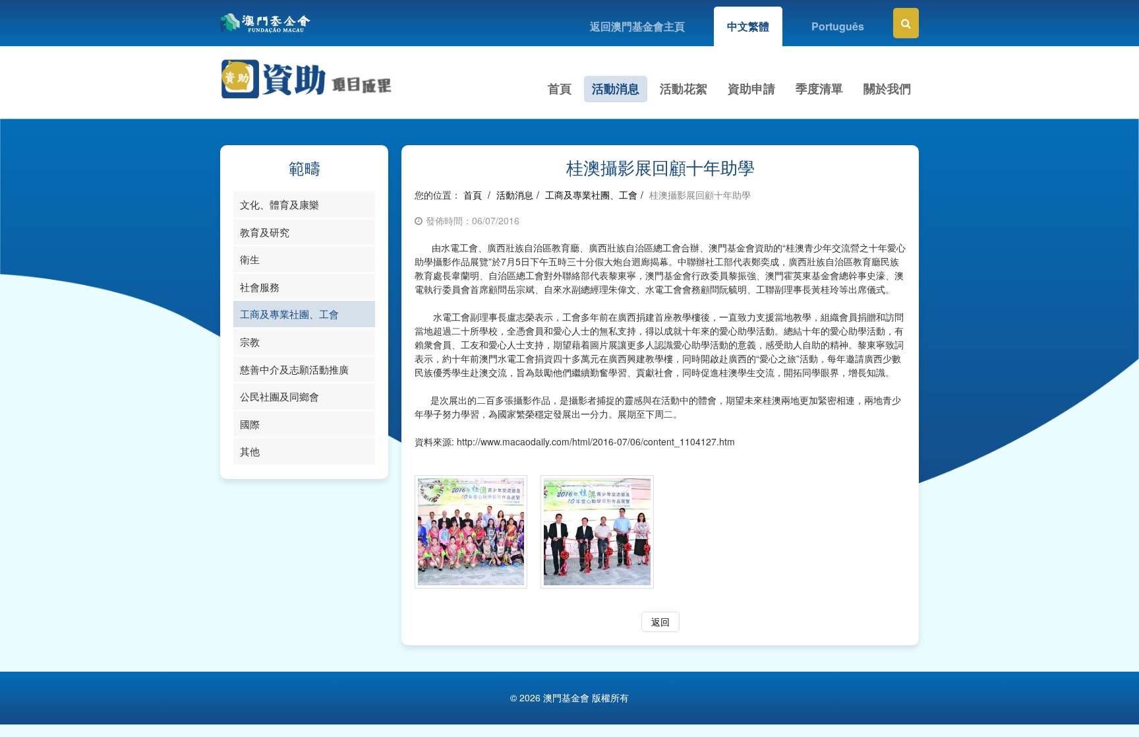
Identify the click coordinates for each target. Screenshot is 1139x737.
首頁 (559, 88)
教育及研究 (264, 232)
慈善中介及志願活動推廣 (294, 369)
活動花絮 (683, 88)
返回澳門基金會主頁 (637, 26)
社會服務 (259, 287)
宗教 (250, 341)
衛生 (250, 259)
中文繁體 (748, 26)
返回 (660, 621)
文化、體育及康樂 (279, 204)
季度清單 (819, 88)
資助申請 (751, 88)
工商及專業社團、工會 (289, 314)
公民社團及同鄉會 (279, 396)
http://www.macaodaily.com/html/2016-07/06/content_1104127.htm (596, 441)
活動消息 (615, 88)
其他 (250, 451)
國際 (250, 424)
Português (837, 26)
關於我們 (887, 88)
